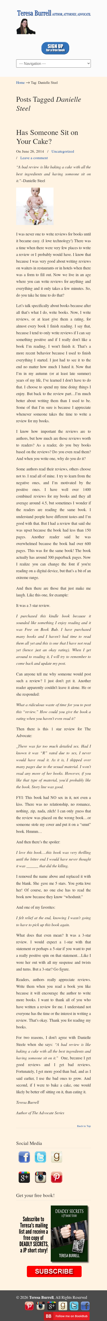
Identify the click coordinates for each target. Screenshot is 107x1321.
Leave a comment (34, 157)
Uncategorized (63, 151)
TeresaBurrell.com (53, 20)
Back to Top (84, 1126)
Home (20, 82)
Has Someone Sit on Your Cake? (47, 136)
